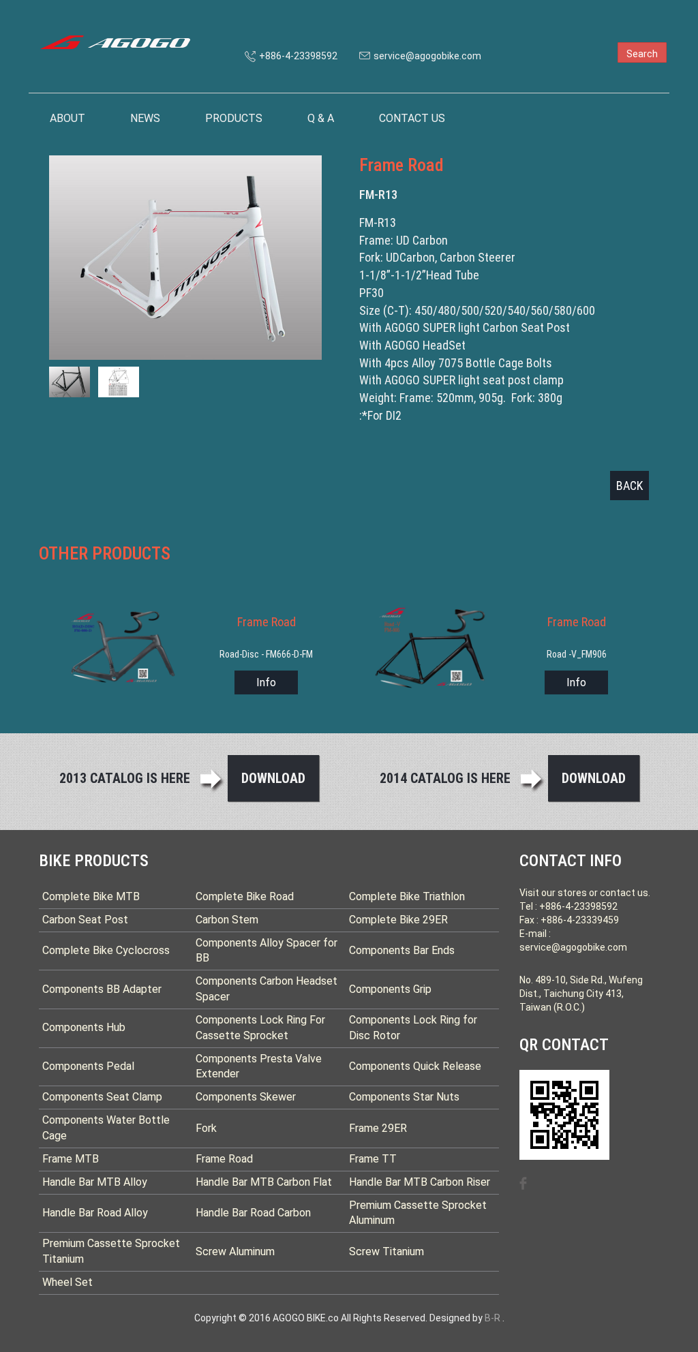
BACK (629, 485)
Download (273, 778)
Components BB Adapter (102, 989)
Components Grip (390, 989)
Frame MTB (70, 1158)
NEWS (145, 118)
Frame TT (373, 1158)
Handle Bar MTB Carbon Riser (419, 1182)
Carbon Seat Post (85, 919)
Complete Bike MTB (91, 896)
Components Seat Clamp (102, 1096)
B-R (492, 1317)
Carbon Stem (227, 919)
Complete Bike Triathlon (407, 896)
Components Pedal (88, 1066)
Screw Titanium (386, 1251)
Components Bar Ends (402, 950)
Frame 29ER (378, 1128)
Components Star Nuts (404, 1096)
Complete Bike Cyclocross (106, 950)
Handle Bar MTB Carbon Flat (264, 1182)
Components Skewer (246, 1096)
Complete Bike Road (245, 896)
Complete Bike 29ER (398, 919)
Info (266, 682)
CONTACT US (412, 118)
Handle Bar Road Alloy (95, 1212)
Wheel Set (67, 1282)
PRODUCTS (233, 118)
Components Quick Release (415, 1066)
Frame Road (224, 1158)
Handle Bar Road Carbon (253, 1212)
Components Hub (83, 1027)
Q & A (320, 118)
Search (642, 53)
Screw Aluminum (235, 1251)
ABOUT (67, 118)
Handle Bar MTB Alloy (94, 1182)
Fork (206, 1128)
